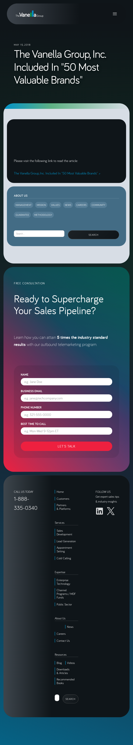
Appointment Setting (64, 549)
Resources (60, 654)
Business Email (31, 391)
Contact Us (63, 640)
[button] (114, 13)
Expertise (60, 572)
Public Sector (64, 604)
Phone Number (31, 407)
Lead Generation (66, 541)
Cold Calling (64, 558)
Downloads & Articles (63, 671)
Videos (71, 663)
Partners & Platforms (63, 506)
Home (60, 491)
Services (59, 522)
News (70, 627)
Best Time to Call (33, 424)
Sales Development (64, 532)
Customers (63, 498)
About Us (21, 196)
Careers (61, 633)
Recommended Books (66, 681)
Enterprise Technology (63, 581)
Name (24, 374)
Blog (59, 663)
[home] (29, 14)
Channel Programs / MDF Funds (66, 593)
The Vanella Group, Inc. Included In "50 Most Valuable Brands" (56, 173)
